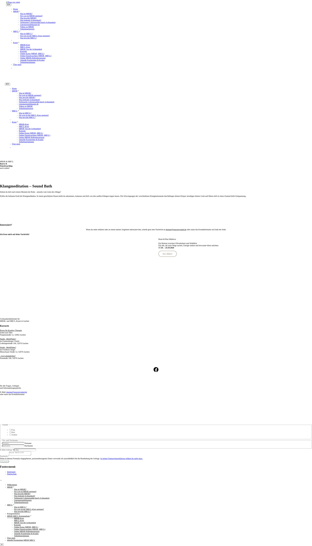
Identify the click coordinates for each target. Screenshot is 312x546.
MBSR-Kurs (25, 45)
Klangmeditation (19, 40)
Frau (13, 430)
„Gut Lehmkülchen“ (8, 356)
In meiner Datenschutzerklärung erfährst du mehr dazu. (121, 459)
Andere (14, 435)
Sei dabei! (168, 253)
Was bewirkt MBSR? (28, 18)
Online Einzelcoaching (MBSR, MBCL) (35, 56)
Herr (13, 432)
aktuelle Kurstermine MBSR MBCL (21, 540)
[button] (1, 481)
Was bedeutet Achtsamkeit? (30, 20)
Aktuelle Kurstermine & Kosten (32, 60)
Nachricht (4, 456)
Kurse (15, 43)
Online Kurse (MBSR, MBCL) (32, 54)
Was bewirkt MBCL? (28, 38)
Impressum (11, 472)
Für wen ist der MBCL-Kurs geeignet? (35, 36)
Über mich (17, 65)
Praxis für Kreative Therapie (11, 330)
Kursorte (23, 51)
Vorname (27, 443)
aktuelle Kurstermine (27, 68)
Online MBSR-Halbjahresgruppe (33, 58)
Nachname (28, 446)
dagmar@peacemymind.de (16, 392)
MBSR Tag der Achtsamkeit (31, 49)
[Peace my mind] (13, 2)
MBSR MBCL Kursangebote (18, 516)
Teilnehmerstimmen (27, 62)
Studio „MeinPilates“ (8, 339)
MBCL (16, 31)
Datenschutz (12, 474)
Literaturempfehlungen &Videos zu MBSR (30, 26)
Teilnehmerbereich (27, 29)
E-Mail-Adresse (7, 450)
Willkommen (12, 485)
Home (15, 9)
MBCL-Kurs (25, 47)
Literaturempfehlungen (23, 500)
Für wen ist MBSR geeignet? (31, 16)
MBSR (16, 11)
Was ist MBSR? (26, 14)
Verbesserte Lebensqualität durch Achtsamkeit (37, 22)
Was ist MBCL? (26, 34)
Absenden (4, 461)
